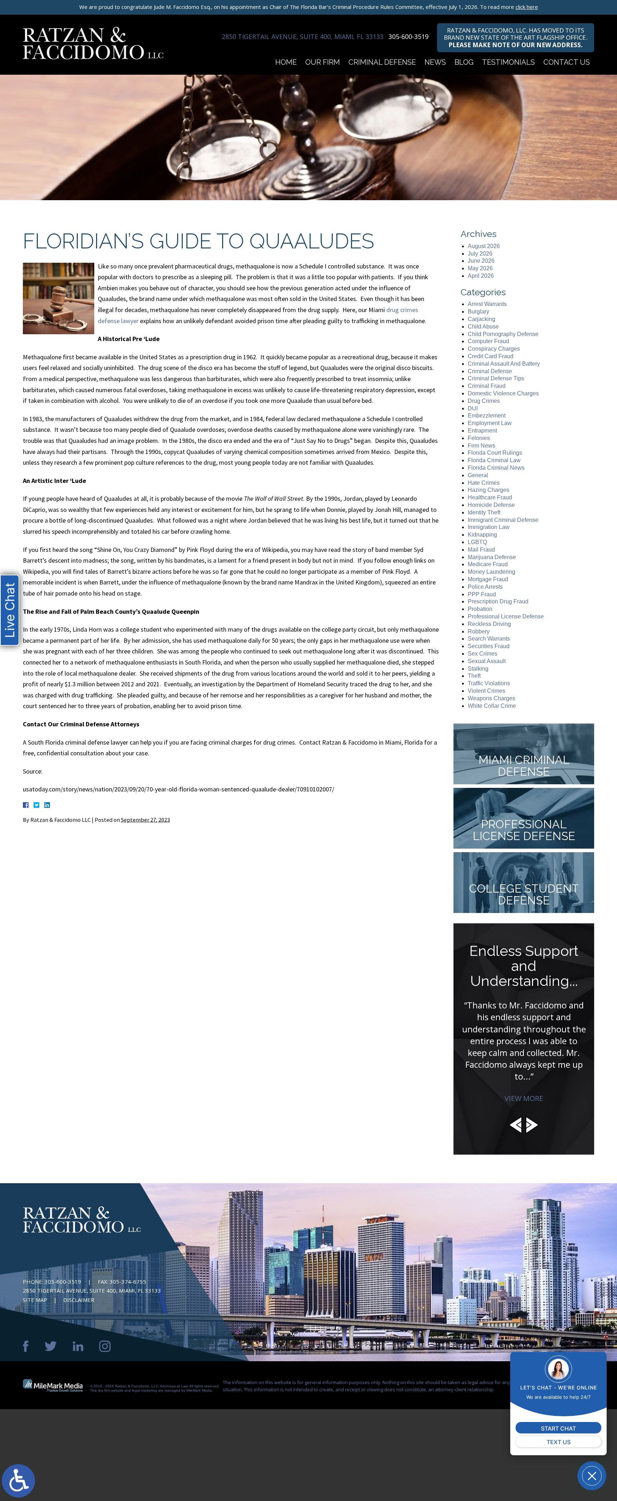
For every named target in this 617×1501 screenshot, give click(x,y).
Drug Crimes (484, 401)
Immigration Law (489, 527)
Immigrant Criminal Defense (503, 520)
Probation (480, 609)
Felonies (479, 438)
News (435, 62)
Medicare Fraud (488, 564)
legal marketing (144, 1390)
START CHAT (558, 1428)
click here (527, 6)
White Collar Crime (492, 706)
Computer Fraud (488, 341)
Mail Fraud (481, 550)
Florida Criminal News (496, 468)
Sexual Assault (487, 661)
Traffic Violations (489, 683)
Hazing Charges (488, 490)
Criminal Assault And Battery (504, 364)
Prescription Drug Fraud (498, 601)
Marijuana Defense (492, 557)
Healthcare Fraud (490, 497)
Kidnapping (482, 535)
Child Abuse (483, 327)
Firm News (481, 446)
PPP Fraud (482, 594)
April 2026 (481, 276)
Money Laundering (491, 572)
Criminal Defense (382, 62)
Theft (474, 676)
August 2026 (484, 246)
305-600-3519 (408, 36)
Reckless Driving (489, 624)
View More (524, 1098)
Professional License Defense (506, 616)
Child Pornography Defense (503, 334)
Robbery (479, 631)
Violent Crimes (486, 691)
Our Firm (322, 62)
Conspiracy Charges (494, 349)
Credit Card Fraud (490, 356)
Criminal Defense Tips (496, 378)
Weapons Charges (491, 698)
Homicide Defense (491, 505)
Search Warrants (489, 639)
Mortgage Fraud (488, 579)
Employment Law (490, 423)
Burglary (478, 311)
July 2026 (480, 254)
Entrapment (482, 431)
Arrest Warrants (487, 304)
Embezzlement (487, 416)
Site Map (35, 1299)
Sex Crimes (482, 654)
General (478, 475)
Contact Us (566, 62)
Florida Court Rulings (495, 453)
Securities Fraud (489, 646)
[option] (524, 1017)
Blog (464, 62)
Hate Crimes (484, 483)
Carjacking (481, 319)
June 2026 (481, 261)
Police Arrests (485, 587)
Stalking (478, 669)
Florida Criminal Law (494, 460)
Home (286, 62)
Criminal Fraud (487, 386)
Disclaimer (78, 1299)
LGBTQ (477, 542)
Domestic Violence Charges (503, 393)
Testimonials (508, 62)
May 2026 (480, 268)
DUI (473, 408)
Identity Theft (484, 512)
